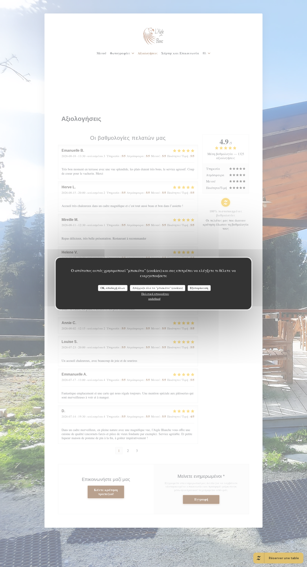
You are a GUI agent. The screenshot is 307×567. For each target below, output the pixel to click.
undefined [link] (154, 299)
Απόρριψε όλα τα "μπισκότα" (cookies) (157, 288)
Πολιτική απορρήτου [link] (155, 294)
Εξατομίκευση (199, 288)
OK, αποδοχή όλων (112, 288)
